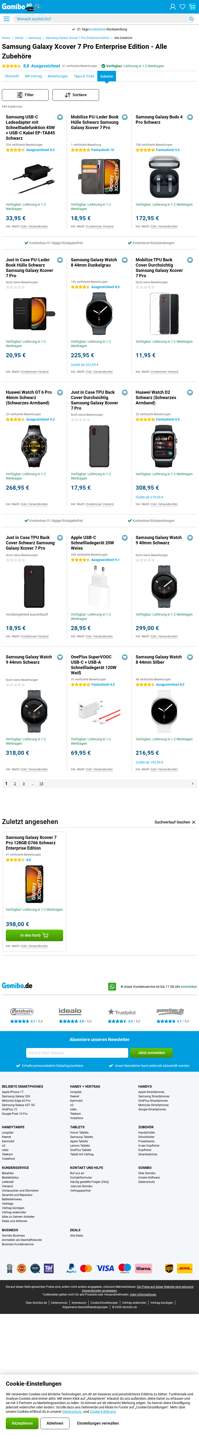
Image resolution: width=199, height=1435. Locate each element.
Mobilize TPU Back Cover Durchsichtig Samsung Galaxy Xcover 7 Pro (159, 267)
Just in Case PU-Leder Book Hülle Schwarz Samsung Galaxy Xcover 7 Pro (29, 267)
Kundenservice (15, 1168)
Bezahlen (8, 1173)
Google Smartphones (152, 1109)
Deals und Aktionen (14, 1221)
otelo (73, 1109)
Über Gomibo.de (36, 1302)
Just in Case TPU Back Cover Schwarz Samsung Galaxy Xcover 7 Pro (30, 543)
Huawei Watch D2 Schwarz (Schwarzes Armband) (156, 397)
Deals (75, 1230)
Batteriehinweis (12, 1199)
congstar (76, 1092)
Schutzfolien (146, 1137)
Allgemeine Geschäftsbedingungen (85, 1307)
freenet (74, 1096)
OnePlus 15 (9, 1109)
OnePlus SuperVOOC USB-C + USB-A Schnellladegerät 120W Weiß (93, 664)
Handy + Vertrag (85, 1086)
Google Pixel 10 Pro (15, 1113)
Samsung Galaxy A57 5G (18, 1105)
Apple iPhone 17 (13, 1092)
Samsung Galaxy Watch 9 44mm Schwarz (29, 659)
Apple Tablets (79, 1141)
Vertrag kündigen (13, 1208)
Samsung (34, 38)
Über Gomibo (147, 1173)
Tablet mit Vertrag (82, 1154)
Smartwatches (147, 1154)
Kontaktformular (81, 1177)
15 (41, 784)
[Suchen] (191, 19)
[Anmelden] (173, 7)
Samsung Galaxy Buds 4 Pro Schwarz (159, 119)
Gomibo (145, 1168)
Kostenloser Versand (100, 226)
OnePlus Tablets (80, 1150)
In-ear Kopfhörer (148, 1145)
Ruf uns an (77, 1173)
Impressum (79, 1302)
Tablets (77, 1127)
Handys (145, 1086)
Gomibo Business (13, 1235)
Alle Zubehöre (123, 38)
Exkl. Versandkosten (34, 226)
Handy (19, 38)
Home (6, 38)
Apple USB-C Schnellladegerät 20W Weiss (92, 543)
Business (10, 1230)
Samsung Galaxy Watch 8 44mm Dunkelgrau (94, 262)
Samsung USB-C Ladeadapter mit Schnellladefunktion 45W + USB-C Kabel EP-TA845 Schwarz (30, 127)
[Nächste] (192, 783)
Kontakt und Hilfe (86, 1168)
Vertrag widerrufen (14, 1212)
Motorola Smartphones (153, 1105)
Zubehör (146, 1127)
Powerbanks (146, 1141)
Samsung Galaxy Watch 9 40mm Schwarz (159, 540)
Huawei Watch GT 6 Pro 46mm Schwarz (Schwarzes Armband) (29, 397)
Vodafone (76, 1118)
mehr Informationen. (143, 1294)
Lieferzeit (8, 1182)
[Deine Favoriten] (182, 7)
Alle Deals (76, 1235)
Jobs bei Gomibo (81, 1186)
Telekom (75, 1113)
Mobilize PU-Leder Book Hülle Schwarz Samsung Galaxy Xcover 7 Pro (95, 122)
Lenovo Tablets (80, 1145)
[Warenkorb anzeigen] (192, 7)
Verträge (7, 1203)
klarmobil (76, 1100)
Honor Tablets (79, 1132)
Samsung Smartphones (153, 1096)
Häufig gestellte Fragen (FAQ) (89, 1182)
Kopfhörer (144, 1150)
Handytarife (13, 1127)
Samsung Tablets (81, 1137)
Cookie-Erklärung (103, 1411)
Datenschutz (146, 1182)
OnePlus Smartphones (153, 1100)
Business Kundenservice (17, 1244)
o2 (72, 1105)
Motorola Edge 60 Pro (16, 1100)
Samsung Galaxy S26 (16, 1096)
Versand (7, 1186)
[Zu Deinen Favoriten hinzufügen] (60, 117)
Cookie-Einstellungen (104, 1302)
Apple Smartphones (151, 1092)
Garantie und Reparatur (17, 1195)
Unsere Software (149, 1177)
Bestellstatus (10, 1177)
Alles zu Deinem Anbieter (18, 1216)
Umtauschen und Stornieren (20, 1190)
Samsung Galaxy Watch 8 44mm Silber (159, 659)
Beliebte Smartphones (22, 1086)
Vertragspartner (80, 1190)
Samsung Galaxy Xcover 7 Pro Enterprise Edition (77, 38)
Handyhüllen (146, 1132)
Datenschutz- (72, 1411)
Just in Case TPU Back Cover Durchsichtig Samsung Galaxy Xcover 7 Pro (94, 400)
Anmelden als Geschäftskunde (22, 1240)
